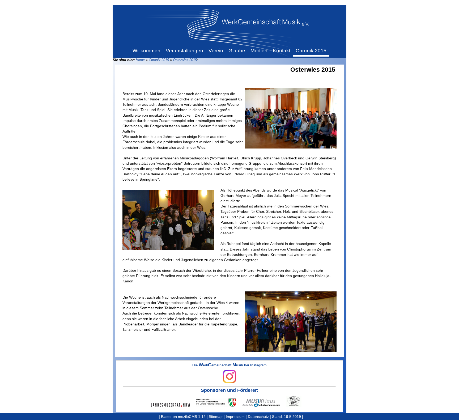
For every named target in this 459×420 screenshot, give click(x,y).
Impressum (235, 416)
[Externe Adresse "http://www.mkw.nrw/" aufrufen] (219, 402)
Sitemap (216, 416)
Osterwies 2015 (185, 60)
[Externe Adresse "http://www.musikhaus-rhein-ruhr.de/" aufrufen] (264, 403)
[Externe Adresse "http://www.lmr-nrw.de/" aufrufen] (173, 405)
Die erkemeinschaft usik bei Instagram (229, 365)
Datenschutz (258, 416)
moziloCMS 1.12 (192, 416)
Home (140, 60)
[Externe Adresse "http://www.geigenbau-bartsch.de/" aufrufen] (297, 401)
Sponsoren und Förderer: (229, 390)
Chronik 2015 (159, 60)
